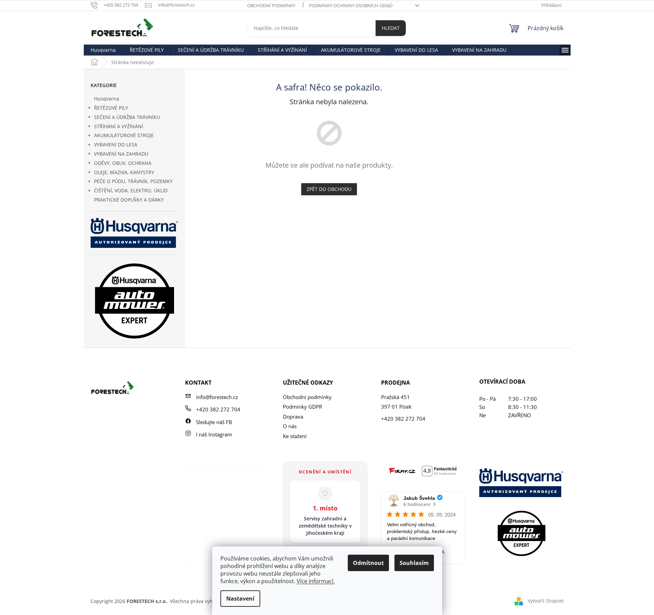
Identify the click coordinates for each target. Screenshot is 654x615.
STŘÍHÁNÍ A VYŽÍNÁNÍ (118, 126)
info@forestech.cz (217, 397)
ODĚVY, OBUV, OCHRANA (122, 163)
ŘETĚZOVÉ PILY (111, 108)
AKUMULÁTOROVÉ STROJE (124, 135)
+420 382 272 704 (218, 409)
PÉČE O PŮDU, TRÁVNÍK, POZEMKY (133, 181)
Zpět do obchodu (329, 189)
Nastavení (240, 598)
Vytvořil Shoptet (546, 600)
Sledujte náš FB (214, 422)
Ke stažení (295, 436)
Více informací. (316, 581)
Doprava (293, 416)
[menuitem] (103, 50)
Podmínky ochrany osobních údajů (350, 5)
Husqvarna (106, 98)
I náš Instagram (214, 434)
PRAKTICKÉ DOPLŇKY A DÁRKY (129, 199)
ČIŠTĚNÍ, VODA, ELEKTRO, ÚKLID (131, 190)
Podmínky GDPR (302, 406)
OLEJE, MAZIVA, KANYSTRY (124, 172)
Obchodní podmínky (271, 5)
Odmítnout (368, 563)
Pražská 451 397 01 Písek (396, 402)
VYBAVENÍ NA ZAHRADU (121, 153)
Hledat (391, 28)
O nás (290, 426)
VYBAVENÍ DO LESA (115, 144)
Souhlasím (414, 563)
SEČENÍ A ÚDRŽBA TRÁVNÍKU (127, 117)
